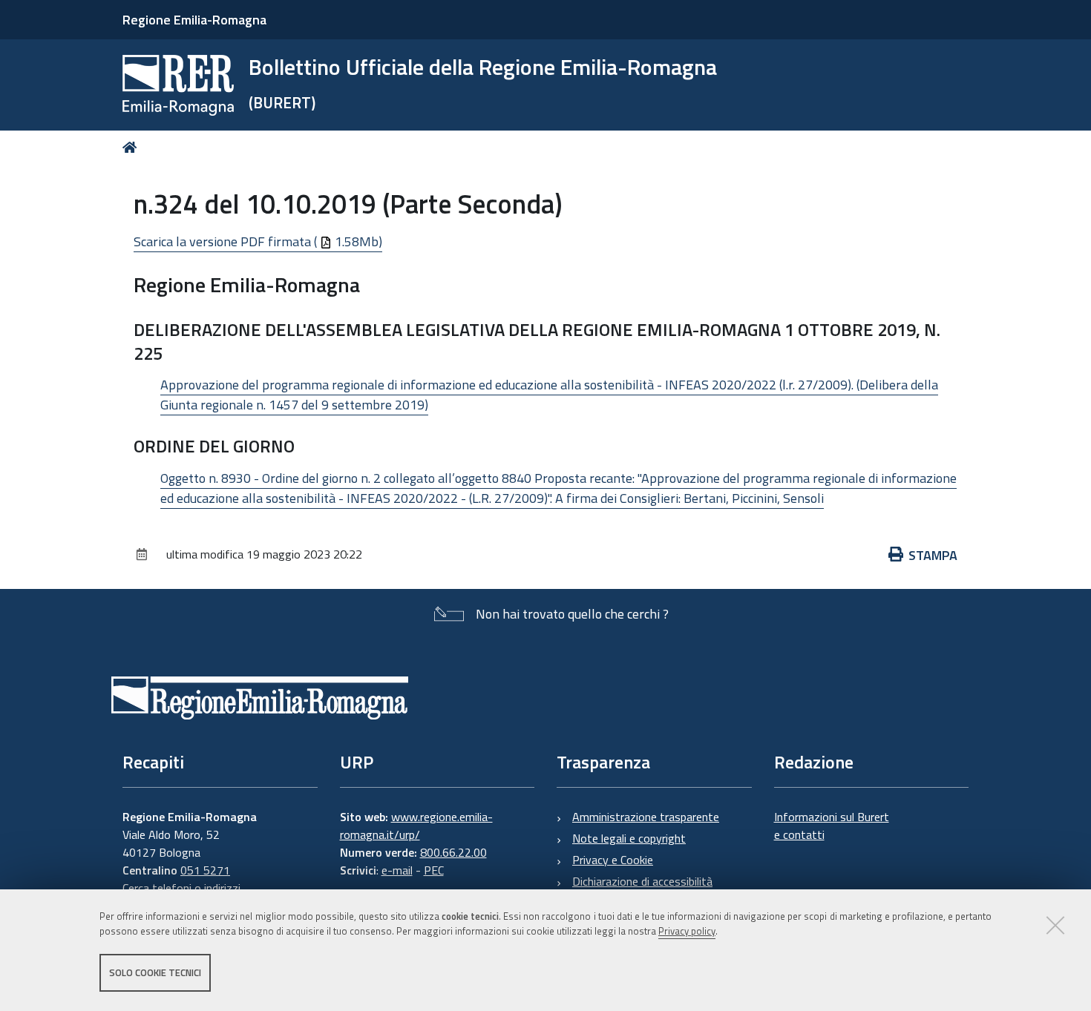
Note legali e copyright (629, 838)
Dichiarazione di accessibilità (642, 881)
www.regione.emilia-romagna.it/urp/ (416, 825)
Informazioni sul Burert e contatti (831, 825)
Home (132, 147)
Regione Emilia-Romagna (194, 20)
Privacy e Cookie (612, 860)
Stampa (932, 555)
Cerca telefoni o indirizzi (181, 888)
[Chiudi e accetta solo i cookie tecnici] (1055, 925)
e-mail (397, 870)
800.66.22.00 (453, 852)
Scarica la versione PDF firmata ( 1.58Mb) (258, 241)
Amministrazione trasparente (645, 817)
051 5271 (205, 870)
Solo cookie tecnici (155, 972)
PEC (434, 870)
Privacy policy (686, 931)
